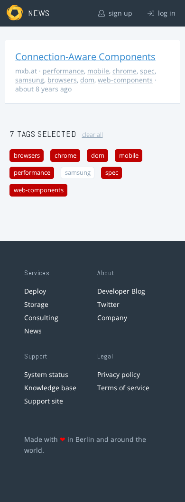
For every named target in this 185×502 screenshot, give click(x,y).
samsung (29, 79)
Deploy (35, 291)
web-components (125, 79)
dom (87, 79)
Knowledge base (50, 387)
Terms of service (123, 387)
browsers (62, 79)
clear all (92, 135)
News (33, 330)
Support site (43, 400)
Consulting (41, 317)
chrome (124, 70)
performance (63, 70)
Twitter (108, 304)
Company (112, 317)
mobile (98, 70)
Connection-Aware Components (85, 56)
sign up (119, 13)
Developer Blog (121, 291)
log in (166, 13)
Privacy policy (118, 374)
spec (147, 70)
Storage (36, 304)
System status (46, 374)
